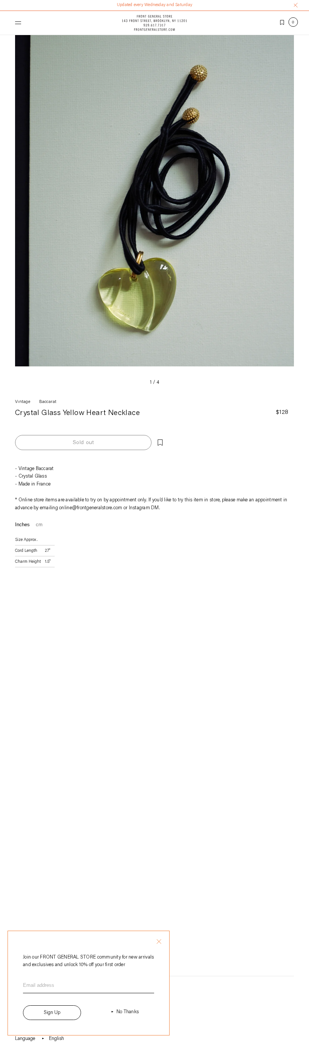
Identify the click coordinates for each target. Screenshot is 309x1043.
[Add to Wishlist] (160, 442)
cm (39, 524)
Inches (22, 524)
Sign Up (52, 1012)
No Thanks (127, 1011)
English (56, 1038)
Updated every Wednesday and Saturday (154, 5)
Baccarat (48, 402)
